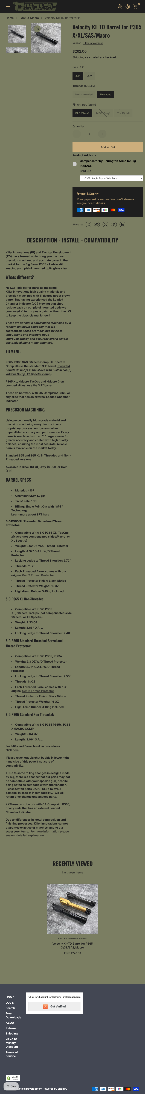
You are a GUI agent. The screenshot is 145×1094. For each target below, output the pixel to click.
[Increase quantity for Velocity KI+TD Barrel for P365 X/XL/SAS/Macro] (102, 134)
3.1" (77, 75)
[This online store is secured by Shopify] (13, 1078)
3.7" (89, 75)
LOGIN (10, 1002)
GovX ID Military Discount (12, 1042)
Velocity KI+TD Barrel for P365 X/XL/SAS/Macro (72, 945)
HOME (10, 997)
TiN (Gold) (123, 113)
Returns (11, 1028)
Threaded (105, 94)
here (46, 514)
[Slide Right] (54, 37)
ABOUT (11, 1022)
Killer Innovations (93, 43)
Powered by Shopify (55, 1088)
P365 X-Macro (29, 18)
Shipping (78, 57)
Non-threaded (84, 94)
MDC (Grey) (103, 113)
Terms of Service (12, 1054)
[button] (120, 6)
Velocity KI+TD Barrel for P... (63, 18)
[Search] (120, 6)
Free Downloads (13, 1015)
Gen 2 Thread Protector (38, 575)
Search (10, 1008)
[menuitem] (14, 997)
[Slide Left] (38, 37)
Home (10, 18)
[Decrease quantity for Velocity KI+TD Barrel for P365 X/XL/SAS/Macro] (76, 134)
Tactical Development (29, 1088)
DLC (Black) (82, 113)
